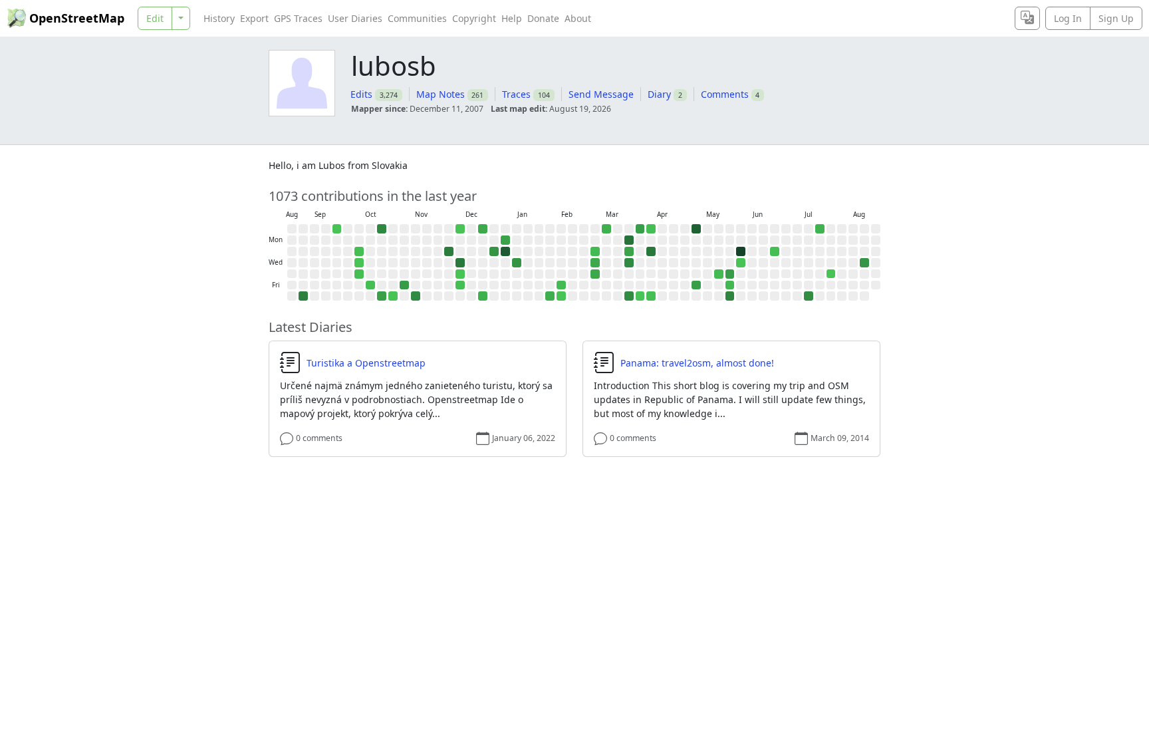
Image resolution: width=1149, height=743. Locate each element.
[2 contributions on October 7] (359, 251)
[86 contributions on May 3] (696, 228)
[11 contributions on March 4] (595, 262)
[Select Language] (1027, 18)
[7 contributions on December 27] (482, 296)
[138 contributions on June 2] (740, 251)
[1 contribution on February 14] (561, 296)
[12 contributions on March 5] (595, 274)
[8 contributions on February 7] (550, 296)
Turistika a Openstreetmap (366, 363)
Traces (516, 94)
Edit (155, 18)
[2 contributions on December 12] (460, 285)
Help (511, 18)
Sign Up (1116, 18)
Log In (1068, 18)
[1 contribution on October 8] (359, 262)
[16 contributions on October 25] (381, 296)
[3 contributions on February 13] (561, 285)
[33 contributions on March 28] (629, 296)
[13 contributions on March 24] (629, 251)
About (578, 18)
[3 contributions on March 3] (595, 251)
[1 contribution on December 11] (460, 274)
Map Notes (440, 94)
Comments (725, 94)
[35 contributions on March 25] (629, 262)
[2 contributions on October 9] (359, 274)
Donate (543, 18)
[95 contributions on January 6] (505, 251)
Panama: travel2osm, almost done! (697, 363)
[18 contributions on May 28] (730, 274)
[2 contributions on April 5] (651, 228)
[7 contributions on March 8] (606, 228)
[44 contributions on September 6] (303, 296)
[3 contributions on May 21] (718, 274)
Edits (361, 94)
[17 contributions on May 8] (696, 285)
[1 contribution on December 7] (460, 228)
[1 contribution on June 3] (740, 262)
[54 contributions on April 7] (651, 251)
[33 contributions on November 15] (415, 296)
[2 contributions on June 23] (774, 251)
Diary (659, 94)
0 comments (319, 438)
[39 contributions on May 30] (730, 296)
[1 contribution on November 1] (393, 296)
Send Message (601, 94)
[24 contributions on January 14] (516, 262)
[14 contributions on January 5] (505, 240)
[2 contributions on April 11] (651, 296)
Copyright (474, 18)
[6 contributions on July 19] (820, 228)
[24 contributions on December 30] (494, 251)
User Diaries (355, 18)
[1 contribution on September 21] (337, 228)
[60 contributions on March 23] (629, 240)
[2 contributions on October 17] (370, 285)
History (219, 18)
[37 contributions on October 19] (381, 228)
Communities (417, 18)
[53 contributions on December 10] (460, 262)
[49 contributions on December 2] (448, 251)
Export (254, 18)
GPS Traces (298, 18)
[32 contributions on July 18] (808, 296)
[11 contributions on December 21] (482, 228)
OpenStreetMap (76, 18)
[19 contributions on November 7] (404, 285)
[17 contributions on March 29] (640, 228)
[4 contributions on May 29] (730, 285)
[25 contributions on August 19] (864, 262)
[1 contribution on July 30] (831, 274)
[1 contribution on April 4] (640, 296)
